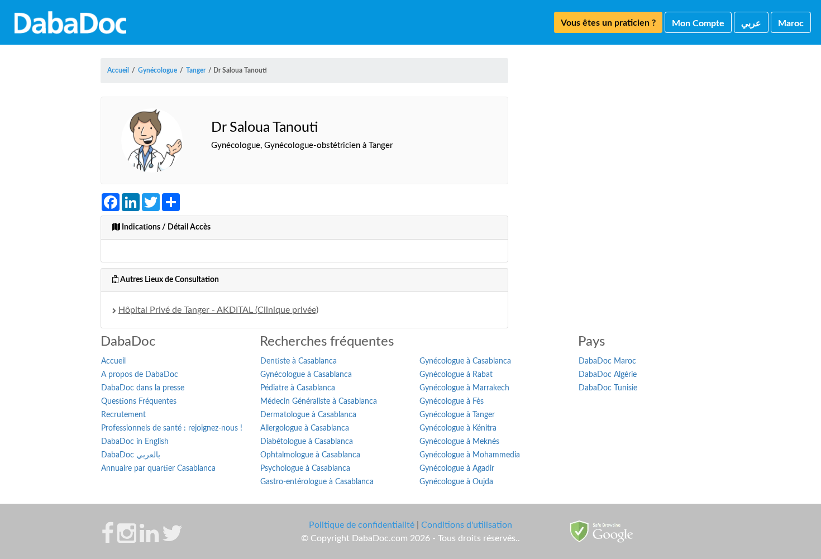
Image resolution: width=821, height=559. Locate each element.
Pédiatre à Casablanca (297, 388)
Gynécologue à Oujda (456, 482)
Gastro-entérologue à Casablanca (317, 482)
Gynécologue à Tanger (457, 415)
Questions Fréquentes (138, 401)
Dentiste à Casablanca (298, 361)
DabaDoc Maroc (607, 361)
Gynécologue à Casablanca (306, 375)
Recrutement (123, 415)
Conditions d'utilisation (466, 524)
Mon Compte (698, 23)
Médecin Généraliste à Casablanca (318, 401)
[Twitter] (172, 539)
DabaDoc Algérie (608, 375)
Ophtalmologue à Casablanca (310, 455)
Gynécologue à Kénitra (458, 428)
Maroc (791, 23)
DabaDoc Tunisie (608, 388)
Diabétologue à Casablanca (306, 442)
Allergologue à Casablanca (304, 428)
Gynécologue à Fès (451, 401)
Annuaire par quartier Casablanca (158, 468)
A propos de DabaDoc (139, 375)
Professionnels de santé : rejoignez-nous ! (171, 428)
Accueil (113, 361)
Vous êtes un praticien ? (608, 22)
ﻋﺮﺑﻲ (751, 23)
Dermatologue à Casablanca (308, 415)
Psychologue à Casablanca (305, 468)
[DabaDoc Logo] (70, 22)
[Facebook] (107, 539)
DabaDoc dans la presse (142, 388)
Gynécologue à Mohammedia (469, 455)
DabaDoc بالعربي (130, 455)
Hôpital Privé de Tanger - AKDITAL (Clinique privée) (218, 309)
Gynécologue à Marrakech (464, 388)
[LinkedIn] (149, 539)
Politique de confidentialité (361, 524)
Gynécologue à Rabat (456, 375)
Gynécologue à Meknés (459, 442)
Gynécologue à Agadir (456, 468)
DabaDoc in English (135, 442)
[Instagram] (126, 539)
